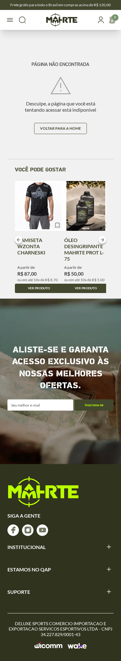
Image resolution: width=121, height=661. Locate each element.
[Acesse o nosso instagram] (28, 530)
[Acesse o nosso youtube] (42, 530)
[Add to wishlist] (57, 225)
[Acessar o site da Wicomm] (48, 645)
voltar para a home (60, 128)
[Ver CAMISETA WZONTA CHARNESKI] (39, 206)
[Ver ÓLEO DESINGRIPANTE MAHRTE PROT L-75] (86, 206)
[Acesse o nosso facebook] (13, 530)
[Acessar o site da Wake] (77, 646)
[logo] (43, 492)
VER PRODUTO (39, 288)
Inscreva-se (94, 405)
